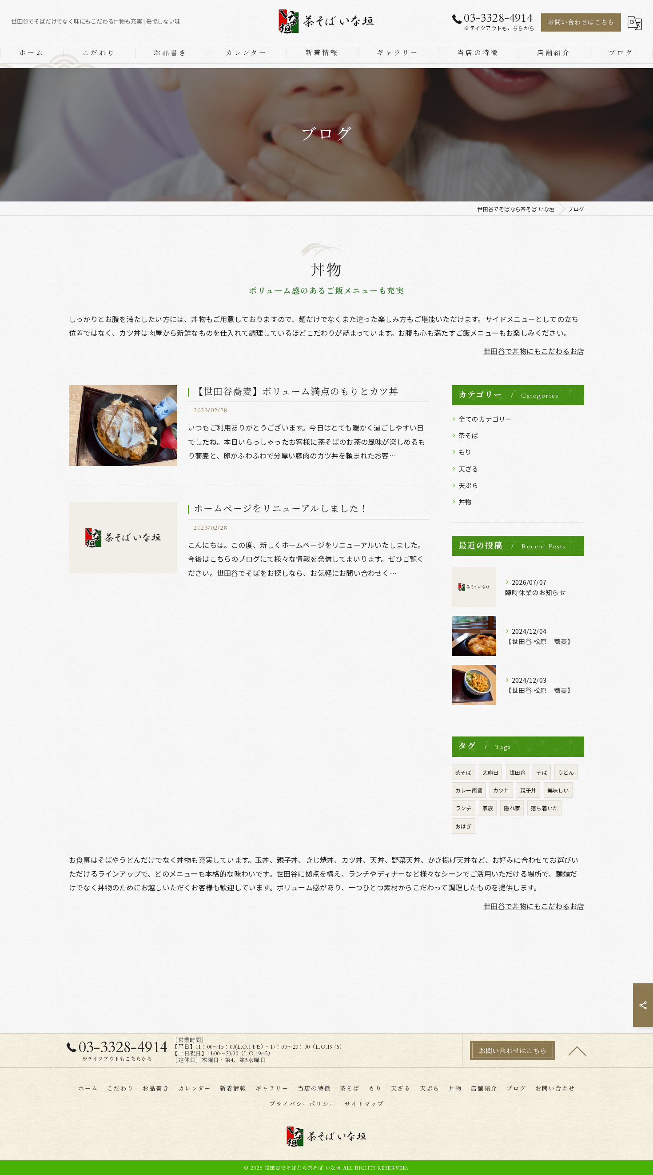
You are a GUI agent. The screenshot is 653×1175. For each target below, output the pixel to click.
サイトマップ (364, 1104)
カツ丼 (501, 790)
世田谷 (518, 772)
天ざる (468, 468)
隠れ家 (512, 808)
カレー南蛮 (468, 790)
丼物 (465, 501)
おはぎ (463, 826)
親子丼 (528, 790)
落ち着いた (544, 808)
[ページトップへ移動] (577, 1050)
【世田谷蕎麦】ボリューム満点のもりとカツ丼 (296, 392)
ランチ (463, 808)
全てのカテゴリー (485, 418)
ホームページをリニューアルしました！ (281, 509)
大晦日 (490, 772)
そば (541, 772)
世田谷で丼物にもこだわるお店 (533, 351)
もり (465, 451)
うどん (566, 772)
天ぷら (468, 485)
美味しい (558, 790)
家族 (487, 808)
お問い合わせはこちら (581, 22)
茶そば (468, 435)
